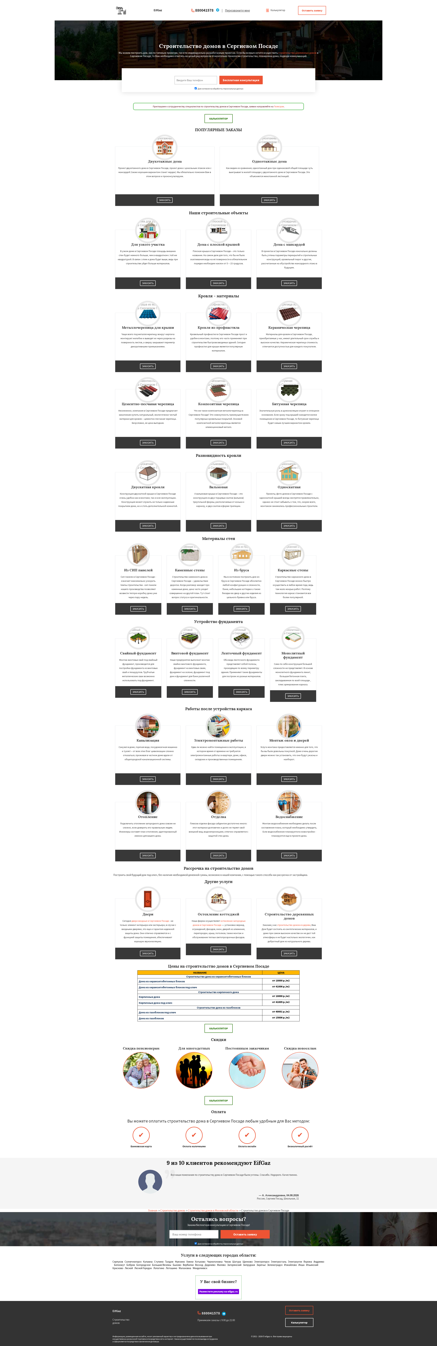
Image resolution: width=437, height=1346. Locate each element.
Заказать (165, 200)
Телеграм (279, 106)
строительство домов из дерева (294, 925)
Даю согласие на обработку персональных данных (220, 88)
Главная (152, 1210)
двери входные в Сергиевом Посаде (150, 920)
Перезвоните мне (237, 10)
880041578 (204, 10)
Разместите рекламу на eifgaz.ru (218, 1291)
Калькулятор (277, 10)
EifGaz (116, 1311)
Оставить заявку (312, 10)
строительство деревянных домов (297, 52)
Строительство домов (172, 1210)
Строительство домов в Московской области (213, 1210)
